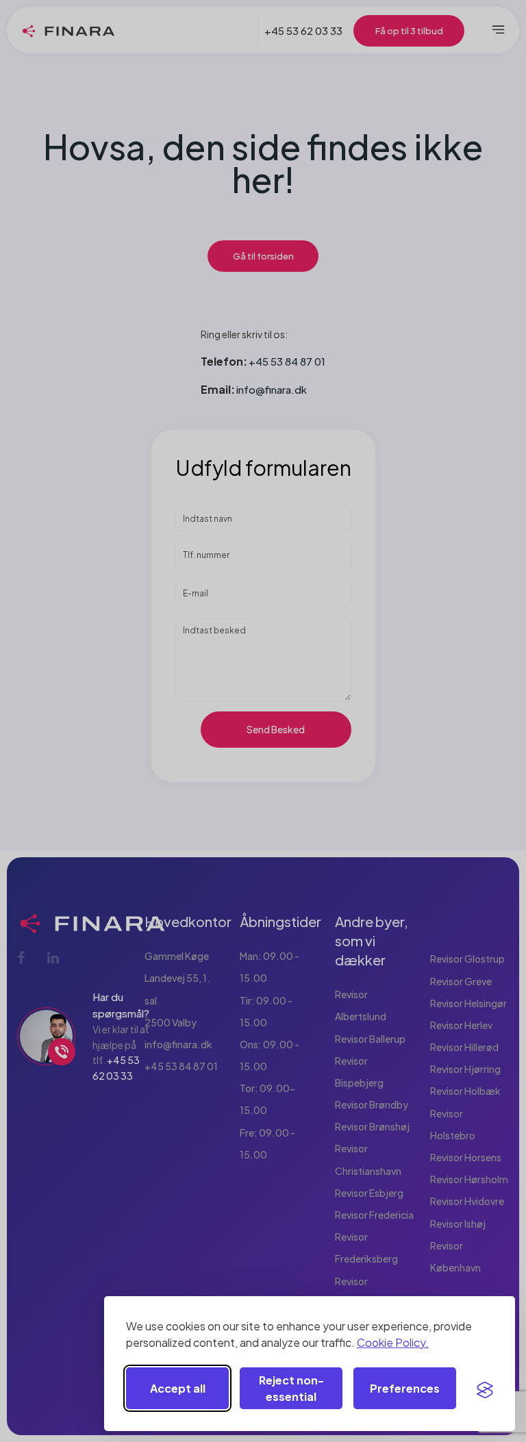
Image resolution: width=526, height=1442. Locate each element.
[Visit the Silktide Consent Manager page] (485, 1388)
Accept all (177, 1388)
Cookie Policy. (393, 1342)
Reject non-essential (291, 1388)
